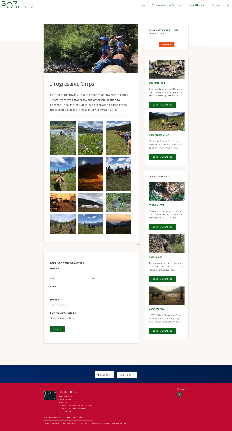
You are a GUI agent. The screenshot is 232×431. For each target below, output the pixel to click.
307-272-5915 (164, 30)
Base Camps (155, 257)
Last (93, 279)
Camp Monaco (157, 309)
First (52, 279)
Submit (57, 329)
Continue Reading (164, 106)
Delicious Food (157, 82)
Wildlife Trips (156, 204)
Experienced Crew (159, 135)
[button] (228, 5)
